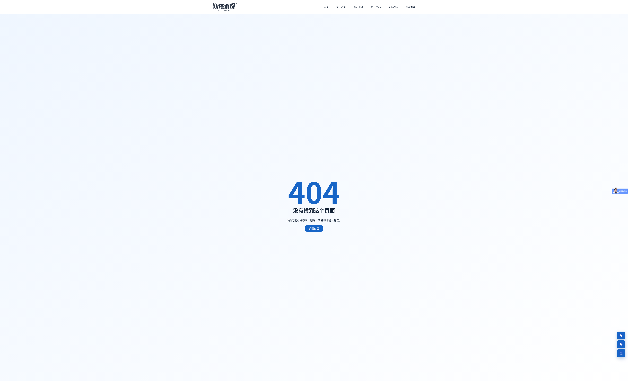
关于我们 (341, 7)
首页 (326, 7)
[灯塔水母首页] (225, 7)
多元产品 (376, 7)
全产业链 (358, 7)
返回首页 (314, 228)
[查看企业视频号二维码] (621, 353)
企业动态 (393, 7)
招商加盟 (410, 7)
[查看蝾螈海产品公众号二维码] (621, 344)
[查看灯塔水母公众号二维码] (621, 335)
